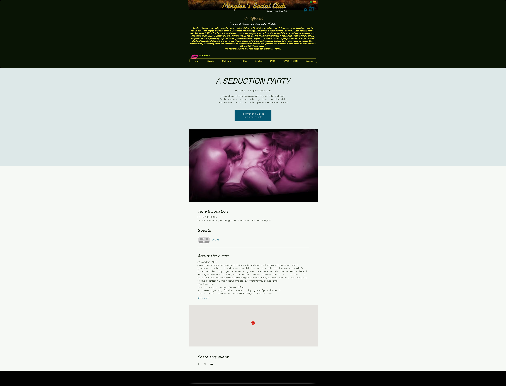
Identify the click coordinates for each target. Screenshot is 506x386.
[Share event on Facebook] (199, 364)
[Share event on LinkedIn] (211, 364)
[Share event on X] (205, 364)
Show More (203, 298)
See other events (253, 117)
